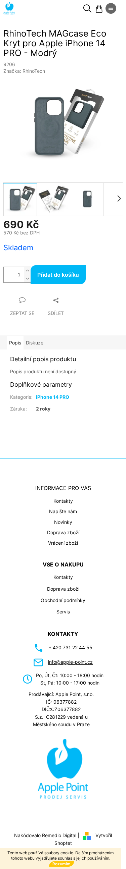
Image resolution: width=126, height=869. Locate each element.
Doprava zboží (60, 529)
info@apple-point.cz (68, 658)
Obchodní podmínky (60, 596)
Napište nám (61, 507)
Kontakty (60, 497)
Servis (60, 608)
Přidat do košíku (58, 271)
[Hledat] (87, 8)
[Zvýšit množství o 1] (27, 267)
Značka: (24, 71)
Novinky (60, 518)
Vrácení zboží (61, 539)
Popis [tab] (15, 339)
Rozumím (61, 863)
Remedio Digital (57, 831)
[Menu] (111, 8)
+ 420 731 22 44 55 (68, 644)
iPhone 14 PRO (52, 393)
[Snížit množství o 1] (27, 275)
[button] (102, 850)
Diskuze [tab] (34, 339)
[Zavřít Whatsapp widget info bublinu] (24, 840)
